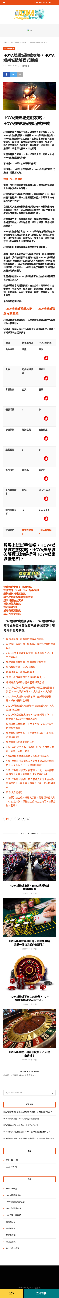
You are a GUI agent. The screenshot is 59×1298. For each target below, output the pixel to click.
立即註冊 (41, 1293)
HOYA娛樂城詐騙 (13, 1208)
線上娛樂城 (11, 1241)
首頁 (5, 43)
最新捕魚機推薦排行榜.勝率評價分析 (25, 682)
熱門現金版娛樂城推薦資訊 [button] (18, 597)
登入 (17, 1075)
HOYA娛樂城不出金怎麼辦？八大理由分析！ (29, 1053)
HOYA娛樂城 (9, 48)
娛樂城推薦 (11, 1228)
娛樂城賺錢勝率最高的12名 (20, 742)
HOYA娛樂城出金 (13, 1195)
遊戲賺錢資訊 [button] (10, 607)
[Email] (28, 819)
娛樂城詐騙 (11, 1235)
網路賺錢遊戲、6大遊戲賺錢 (21, 667)
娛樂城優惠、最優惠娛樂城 (20, 672)
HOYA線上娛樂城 (13, 1215)
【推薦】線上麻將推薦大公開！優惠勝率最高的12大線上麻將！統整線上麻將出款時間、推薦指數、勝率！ (31, 801)
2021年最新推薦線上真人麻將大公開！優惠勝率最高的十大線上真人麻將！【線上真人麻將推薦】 (30, 783)
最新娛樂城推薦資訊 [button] (14, 593)
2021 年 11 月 (12, 1160)
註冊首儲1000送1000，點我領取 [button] (21, 590)
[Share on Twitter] (13, 74)
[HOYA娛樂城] (29, 15)
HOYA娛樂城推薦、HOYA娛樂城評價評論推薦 (29, 887)
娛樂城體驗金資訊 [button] (13, 600)
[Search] (55, 2)
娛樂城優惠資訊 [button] (12, 603)
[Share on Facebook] (6, 74)
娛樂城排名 (11, 1222)
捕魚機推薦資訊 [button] (12, 610)
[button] (12, 179)
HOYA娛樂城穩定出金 (15, 1202)
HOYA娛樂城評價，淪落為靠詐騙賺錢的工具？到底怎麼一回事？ (28, 1138)
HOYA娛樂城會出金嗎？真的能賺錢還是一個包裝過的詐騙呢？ (29, 942)
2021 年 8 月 (11, 1167)
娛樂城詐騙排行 (14, 792)
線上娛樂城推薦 (12, 1248)
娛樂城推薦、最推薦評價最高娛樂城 (24, 638)
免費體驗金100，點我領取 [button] (17, 586)
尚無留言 (25, 66)
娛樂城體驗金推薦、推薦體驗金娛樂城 (26, 662)
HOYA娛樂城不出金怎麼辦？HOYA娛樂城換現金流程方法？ (29, 998)
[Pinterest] (23, 819)
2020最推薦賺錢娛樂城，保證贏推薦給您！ (28, 756)
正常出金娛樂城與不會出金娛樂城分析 (26, 677)
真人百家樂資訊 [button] (12, 614)
